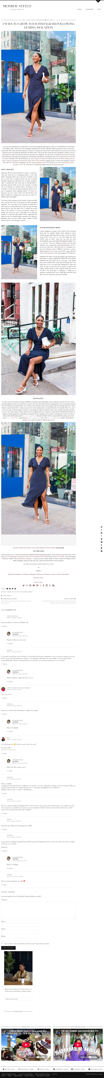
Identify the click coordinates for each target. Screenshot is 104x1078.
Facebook (61, 1069)
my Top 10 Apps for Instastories (38, 158)
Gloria (9, 650)
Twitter (9, 1069)
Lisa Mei (9, 799)
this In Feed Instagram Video (49, 253)
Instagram (27, 1069)
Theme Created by (94, 1074)
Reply (5, 626)
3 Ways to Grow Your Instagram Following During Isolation (38, 25)
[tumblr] (43, 585)
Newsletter (18, 1075)
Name (3, 921)
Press (10, 1075)
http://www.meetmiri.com (8, 750)
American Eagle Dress (19, 548)
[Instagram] (27, 585)
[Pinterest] (30, 585)
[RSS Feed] (50, 585)
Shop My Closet (38, 578)
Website (3, 936)
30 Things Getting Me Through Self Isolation (16, 601)
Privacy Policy (30, 1075)
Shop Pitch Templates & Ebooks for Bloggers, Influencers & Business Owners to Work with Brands (38, 574)
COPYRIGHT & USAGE (43, 1075)
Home (79, 9)
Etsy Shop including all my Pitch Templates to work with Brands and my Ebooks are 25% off (43, 163)
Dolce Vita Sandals (33, 548)
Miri (8, 738)
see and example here (29, 416)
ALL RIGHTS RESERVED (26, 1074)
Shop (99, 9)
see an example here (34, 418)
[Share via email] (7, 589)
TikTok (44, 1069)
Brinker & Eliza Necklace (48, 548)
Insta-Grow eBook (58, 556)
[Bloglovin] (41, 585)
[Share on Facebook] (10, 589)
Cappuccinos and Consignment (18, 688)
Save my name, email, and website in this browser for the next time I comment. (26, 944)
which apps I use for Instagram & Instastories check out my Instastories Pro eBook (38, 555)
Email (3, 929)
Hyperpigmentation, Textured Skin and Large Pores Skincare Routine (59, 601)
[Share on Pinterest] (15, 589)
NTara (9, 819)
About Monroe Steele (42, 1074)
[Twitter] (24, 585)
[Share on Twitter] (12, 589)
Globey (9, 874)
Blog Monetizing (38, 20)
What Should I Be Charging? (23, 558)
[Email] (53, 585)
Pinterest (79, 1069)
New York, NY (7, 595)
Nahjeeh (10, 835)
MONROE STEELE (17, 6)
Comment (4, 900)
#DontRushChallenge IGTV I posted (58, 246)
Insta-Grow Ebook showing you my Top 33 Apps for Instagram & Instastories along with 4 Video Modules (38, 159)
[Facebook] (37, 585)
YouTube (96, 1069)
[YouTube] (34, 585)
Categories (89, 9)
